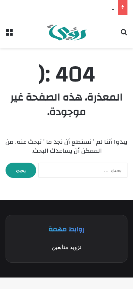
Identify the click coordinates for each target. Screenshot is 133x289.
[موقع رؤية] (67, 31)
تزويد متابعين (66, 246)
